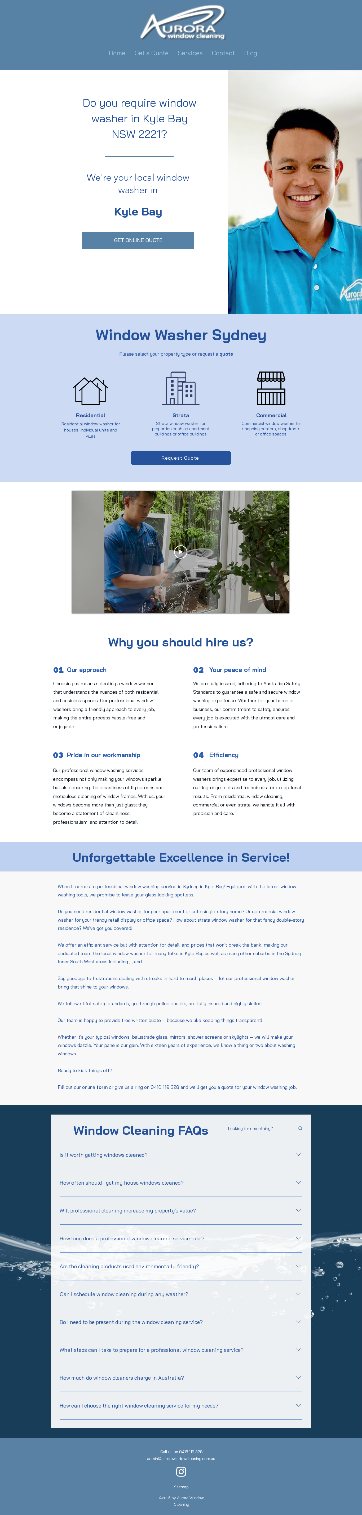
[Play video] (180, 552)
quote (226, 354)
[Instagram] (181, 1471)
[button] (191, 53)
